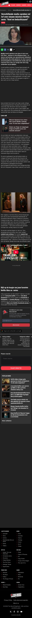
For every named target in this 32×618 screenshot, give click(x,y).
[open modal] (30, 2)
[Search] (27, 2)
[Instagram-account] (18, 612)
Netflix (3, 53)
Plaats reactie (16, 368)
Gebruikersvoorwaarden (20, 600)
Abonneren (16, 325)
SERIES (18, 5)
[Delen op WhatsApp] (2, 49)
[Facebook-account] (14, 612)
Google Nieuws (14, 299)
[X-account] (11, 612)
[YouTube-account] (21, 612)
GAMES (24, 5)
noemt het (24, 234)
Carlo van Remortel (9, 24)
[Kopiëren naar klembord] (14, 49)
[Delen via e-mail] (11, 49)
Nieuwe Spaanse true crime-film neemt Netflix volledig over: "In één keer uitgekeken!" (19, 121)
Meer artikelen (6, 420)
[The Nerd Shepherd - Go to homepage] (5, 1)
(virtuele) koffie (10, 295)
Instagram (4, 299)
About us (16, 603)
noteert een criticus (7, 234)
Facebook (24, 297)
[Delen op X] (8, 49)
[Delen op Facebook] (5, 49)
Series (3, 22)
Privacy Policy (8, 600)
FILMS (13, 5)
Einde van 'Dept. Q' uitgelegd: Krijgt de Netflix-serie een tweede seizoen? (19, 128)
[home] (9, 5)
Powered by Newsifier (16, 615)
